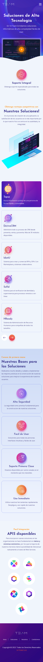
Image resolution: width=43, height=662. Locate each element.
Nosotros (25, 639)
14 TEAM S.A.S (21, 650)
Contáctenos (36, 639)
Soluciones (14, 639)
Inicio (4, 639)
